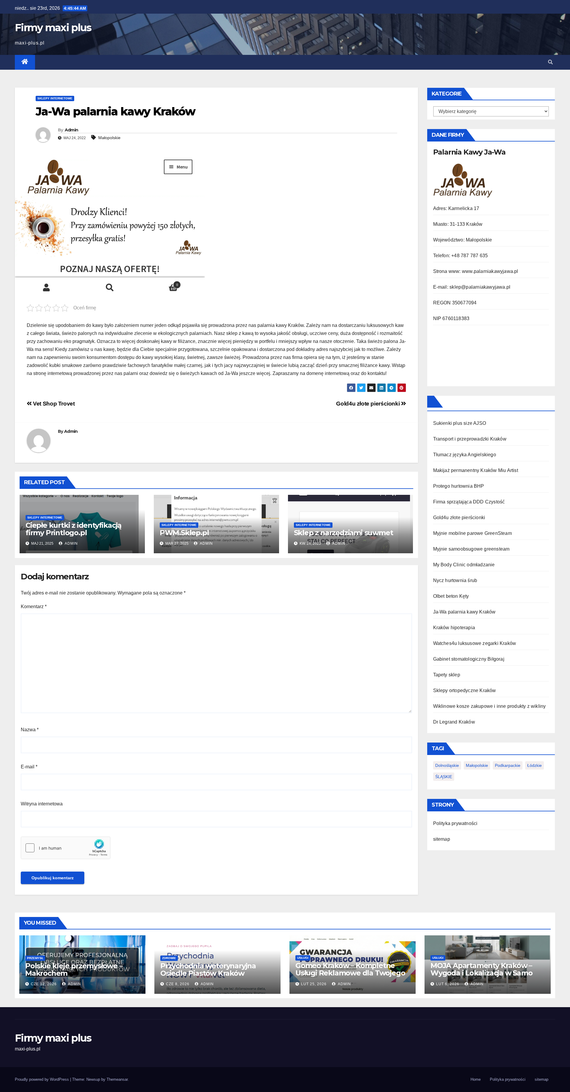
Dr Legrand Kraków (454, 721)
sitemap (441, 839)
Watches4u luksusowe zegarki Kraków (474, 643)
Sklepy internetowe (54, 98)
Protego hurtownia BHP (458, 486)
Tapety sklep (446, 674)
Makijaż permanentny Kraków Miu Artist (475, 470)
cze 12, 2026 (44, 984)
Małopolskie (109, 137)
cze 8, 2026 (177, 984)
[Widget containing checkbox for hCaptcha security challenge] (65, 848)
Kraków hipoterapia (454, 627)
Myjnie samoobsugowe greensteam (471, 548)
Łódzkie (534, 765)
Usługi (302, 957)
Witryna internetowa (42, 803)
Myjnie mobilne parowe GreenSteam (472, 533)
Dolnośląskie (447, 765)
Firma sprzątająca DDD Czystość (469, 501)
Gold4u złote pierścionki (368, 403)
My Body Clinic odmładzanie (464, 564)
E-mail (29, 766)
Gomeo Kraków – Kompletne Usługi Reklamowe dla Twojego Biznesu (350, 973)
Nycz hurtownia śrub (455, 580)
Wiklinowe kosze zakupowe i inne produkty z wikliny (489, 706)
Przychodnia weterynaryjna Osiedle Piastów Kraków (208, 969)
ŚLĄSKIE (443, 776)
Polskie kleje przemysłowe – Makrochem (74, 969)
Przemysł (35, 958)
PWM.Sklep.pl (184, 532)
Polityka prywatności (455, 823)
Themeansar (117, 1079)
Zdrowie (169, 958)
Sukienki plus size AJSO (459, 423)
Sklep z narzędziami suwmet (343, 532)
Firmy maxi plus (53, 27)
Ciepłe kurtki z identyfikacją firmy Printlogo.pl (73, 529)
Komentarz (34, 606)
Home (476, 1079)
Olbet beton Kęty (451, 596)
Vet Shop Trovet (53, 403)
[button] (550, 62)
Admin (71, 130)
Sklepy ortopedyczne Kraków (464, 690)
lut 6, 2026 (447, 984)
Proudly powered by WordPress (42, 1079)
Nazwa (30, 729)
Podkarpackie (507, 765)
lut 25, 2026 (314, 984)
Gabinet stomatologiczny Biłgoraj (468, 659)
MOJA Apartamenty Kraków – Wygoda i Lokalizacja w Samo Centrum (481, 973)
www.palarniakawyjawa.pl (490, 271)
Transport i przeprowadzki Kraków (469, 438)
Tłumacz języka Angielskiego (464, 454)
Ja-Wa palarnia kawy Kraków (464, 611)
